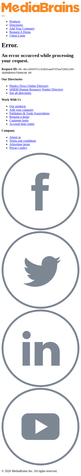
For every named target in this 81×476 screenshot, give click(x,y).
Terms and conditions (22, 140)
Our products (17, 106)
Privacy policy (18, 147)
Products (14, 21)
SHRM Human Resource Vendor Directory (36, 89)
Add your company (21, 109)
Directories (16, 25)
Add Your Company (22, 28)
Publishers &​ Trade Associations (29, 113)
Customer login (19, 120)
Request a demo (19, 117)
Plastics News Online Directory (29, 86)
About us (15, 137)
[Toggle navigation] (3, 15)
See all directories (20, 93)
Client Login (17, 35)
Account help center (21, 124)
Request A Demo (20, 32)
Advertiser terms (19, 144)
